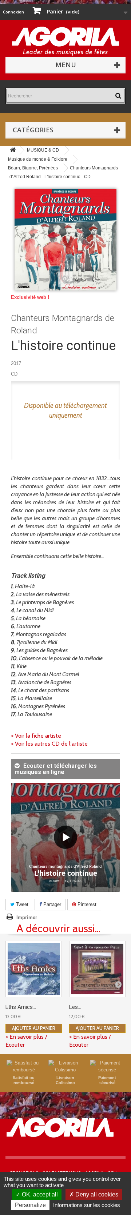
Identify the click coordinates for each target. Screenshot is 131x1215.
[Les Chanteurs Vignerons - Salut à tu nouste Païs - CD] (97, 969)
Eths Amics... (20, 1007)
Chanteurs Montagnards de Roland (62, 324)
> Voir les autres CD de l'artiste (49, 743)
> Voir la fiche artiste (36, 735)
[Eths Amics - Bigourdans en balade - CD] (33, 969)
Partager (51, 904)
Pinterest (86, 904)
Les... (75, 1007)
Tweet (21, 904)
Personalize (30, 1205)
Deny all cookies (96, 1194)
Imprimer (26, 917)
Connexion (13, 12)
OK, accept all (39, 1194)
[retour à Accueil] (13, 150)
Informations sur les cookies (86, 1205)
